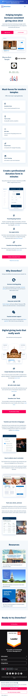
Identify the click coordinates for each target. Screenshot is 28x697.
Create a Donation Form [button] (14, 257)
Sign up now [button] (7, 32)
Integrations (4, 663)
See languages (16, 430)
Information (4, 656)
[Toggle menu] (25, 6)
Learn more (17, 225)
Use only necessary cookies (14, 692)
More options (4, 695)
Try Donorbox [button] (14, 624)
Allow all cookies (14, 688)
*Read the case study (14, 260)
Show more (16, 686)
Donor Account (19, 238)
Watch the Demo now (15, 2)
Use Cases (4, 659)
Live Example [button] (21, 32)
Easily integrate (6, 304)
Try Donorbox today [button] (14, 411)
